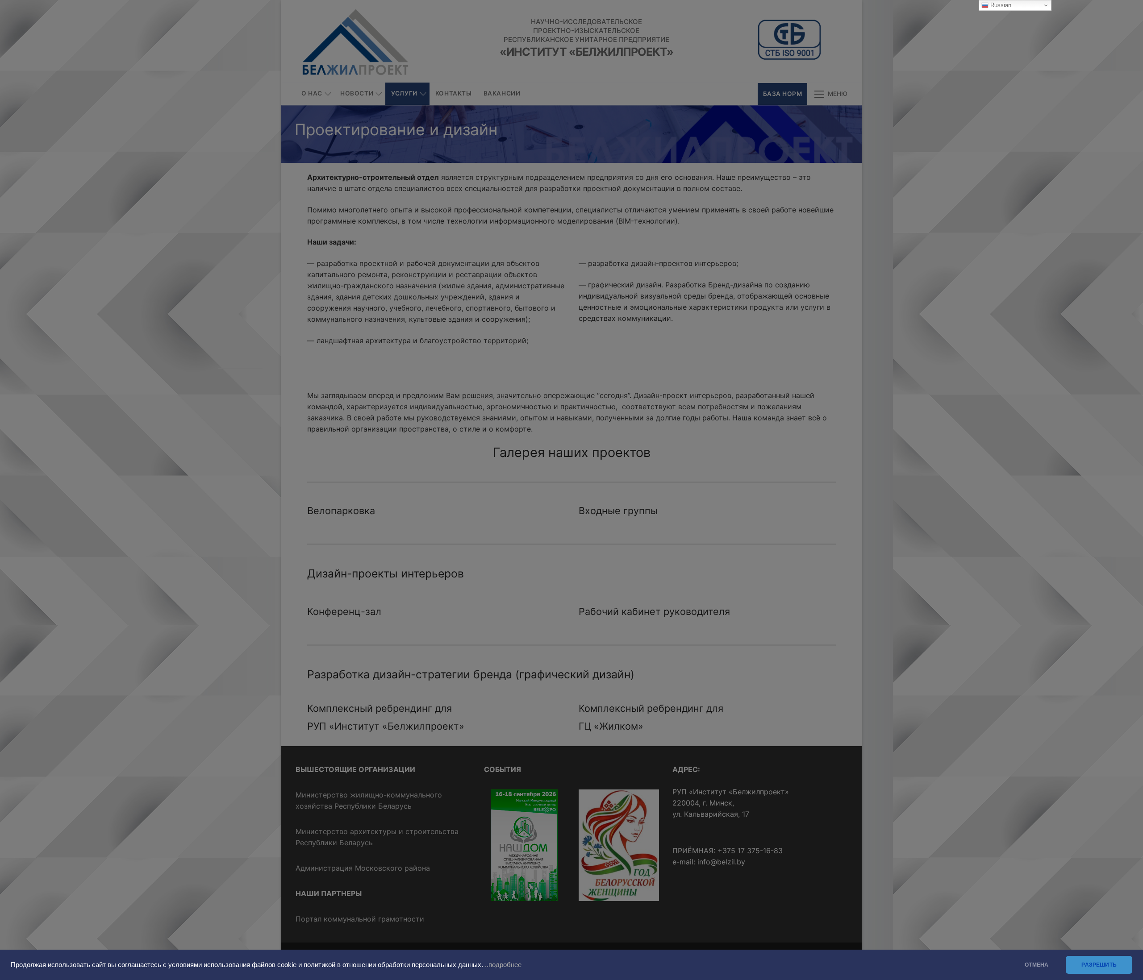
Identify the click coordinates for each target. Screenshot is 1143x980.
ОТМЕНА (1036, 965)
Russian (1000, 5)
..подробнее (503, 964)
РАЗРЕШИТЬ (1099, 965)
